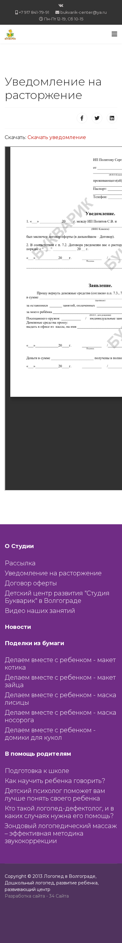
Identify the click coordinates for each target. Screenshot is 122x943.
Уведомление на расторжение (53, 573)
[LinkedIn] (112, 118)
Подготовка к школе (37, 771)
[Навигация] (114, 34)
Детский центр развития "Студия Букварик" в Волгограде (57, 596)
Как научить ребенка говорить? (55, 781)
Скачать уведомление (57, 137)
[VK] (61, 5)
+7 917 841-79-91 (34, 12)
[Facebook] (82, 118)
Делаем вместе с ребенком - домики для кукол (50, 733)
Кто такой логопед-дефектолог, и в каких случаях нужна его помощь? (59, 812)
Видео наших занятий (40, 610)
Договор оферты (31, 583)
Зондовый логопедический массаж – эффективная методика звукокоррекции (61, 833)
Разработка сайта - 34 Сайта (37, 896)
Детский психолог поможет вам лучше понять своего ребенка (55, 794)
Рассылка (20, 563)
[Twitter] (97, 118)
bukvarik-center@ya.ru (83, 12)
